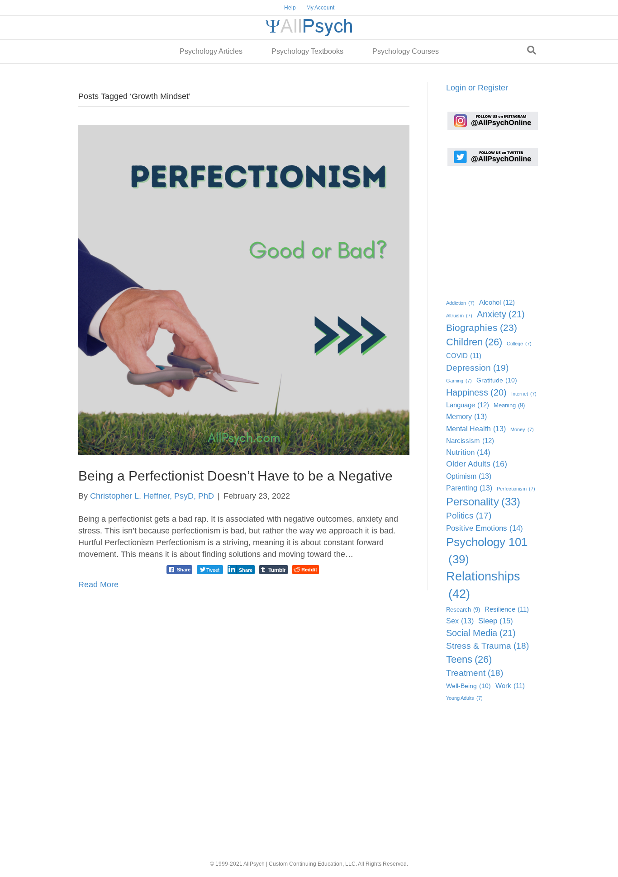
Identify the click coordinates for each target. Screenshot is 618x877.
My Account (320, 8)
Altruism (459, 315)
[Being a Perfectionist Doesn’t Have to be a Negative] (243, 289)
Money (522, 429)
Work (510, 685)
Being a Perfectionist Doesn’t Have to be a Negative (235, 475)
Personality (483, 501)
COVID (463, 355)
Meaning (509, 405)
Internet (524, 393)
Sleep (495, 620)
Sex (460, 621)
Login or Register (477, 87)
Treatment (474, 673)
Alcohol (497, 302)
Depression (477, 367)
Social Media (481, 633)
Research (463, 609)
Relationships (483, 585)
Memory (466, 416)
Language (467, 405)
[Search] (531, 50)
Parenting (469, 488)
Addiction (460, 303)
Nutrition (468, 452)
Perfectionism (516, 488)
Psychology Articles (211, 51)
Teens (469, 659)
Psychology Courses (405, 51)
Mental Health (476, 428)
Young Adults (464, 698)
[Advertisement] (491, 229)
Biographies (481, 327)
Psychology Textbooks (307, 51)
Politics (468, 515)
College (519, 343)
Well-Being (468, 686)
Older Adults (476, 463)
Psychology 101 (487, 550)
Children (474, 342)
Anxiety (501, 314)
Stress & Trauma (487, 646)
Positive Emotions (484, 528)
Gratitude (496, 380)
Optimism (468, 476)
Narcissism (470, 440)
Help (290, 8)
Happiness (476, 392)
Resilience (507, 609)
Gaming (459, 380)
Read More (98, 584)
